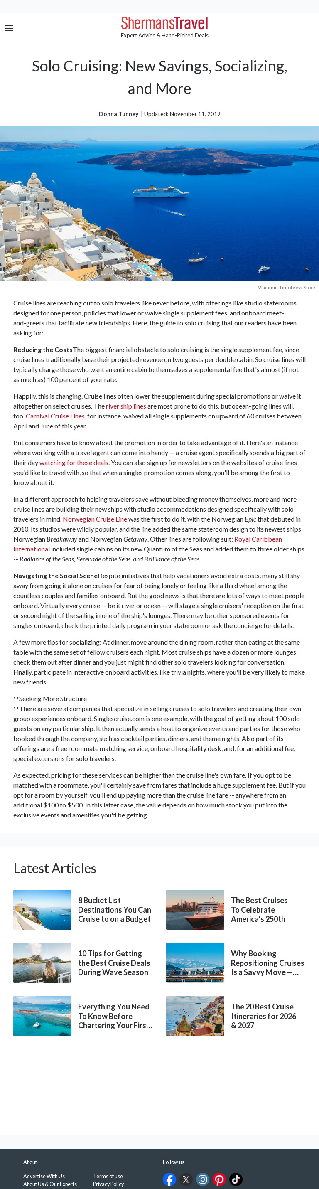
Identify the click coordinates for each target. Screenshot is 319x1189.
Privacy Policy (108, 1184)
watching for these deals (73, 462)
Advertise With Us (44, 1176)
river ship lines (126, 406)
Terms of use (108, 1176)
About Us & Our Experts (50, 1184)
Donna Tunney (118, 113)
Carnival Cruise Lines (55, 416)
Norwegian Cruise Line (95, 519)
